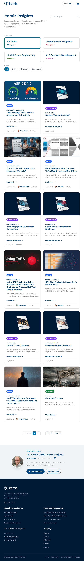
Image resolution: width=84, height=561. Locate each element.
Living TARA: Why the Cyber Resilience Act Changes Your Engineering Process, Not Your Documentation (21, 286)
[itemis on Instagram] (12, 502)
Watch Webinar (50, 415)
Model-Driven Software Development (55, 516)
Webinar (25, 69)
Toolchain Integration (50, 523)
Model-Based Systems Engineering (54, 512)
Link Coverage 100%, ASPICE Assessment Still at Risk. (20, 113)
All (7, 69)
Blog (15, 69)
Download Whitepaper (52, 126)
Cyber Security (8, 516)
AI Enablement (9, 533)
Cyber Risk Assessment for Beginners (58, 228)
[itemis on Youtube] (9, 502)
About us (46, 533)
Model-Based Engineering (53, 508)
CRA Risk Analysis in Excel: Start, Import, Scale (61, 283)
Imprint (47, 557)
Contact (46, 547)
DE (65, 3)
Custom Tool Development (52, 519)
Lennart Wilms (31, 458)
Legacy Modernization (11, 536)
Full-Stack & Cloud (10, 540)
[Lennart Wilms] (17, 462)
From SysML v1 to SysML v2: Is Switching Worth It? (20, 169)
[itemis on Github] (15, 502)
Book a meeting (36, 471)
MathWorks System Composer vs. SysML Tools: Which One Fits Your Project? (21, 400)
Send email (54, 471)
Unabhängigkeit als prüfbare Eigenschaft (20, 228)
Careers (46, 543)
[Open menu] (78, 3)
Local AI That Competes (17, 345)
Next (56, 433)
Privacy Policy (55, 557)
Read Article (10, 126)
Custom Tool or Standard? (57, 115)
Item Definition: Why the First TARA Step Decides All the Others (61, 169)
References (47, 540)
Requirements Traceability (12, 523)
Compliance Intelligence (13, 508)
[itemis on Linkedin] (5, 502)
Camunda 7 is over (54, 398)
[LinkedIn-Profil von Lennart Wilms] (55, 458)
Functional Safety (9, 519)
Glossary (77, 557)
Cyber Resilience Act (10, 512)
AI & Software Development (14, 529)
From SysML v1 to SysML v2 (58, 345)
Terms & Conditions (67, 557)
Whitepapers (37, 69)
